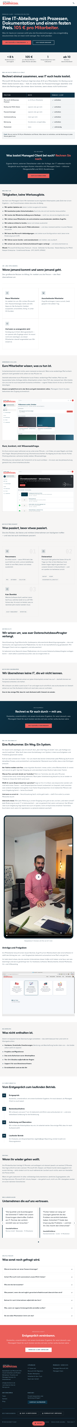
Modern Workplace (34, 1373)
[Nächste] (74, 1223)
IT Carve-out (32, 1368)
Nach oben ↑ (71, 1422)
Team (4, 1396)
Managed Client (58, 1371)
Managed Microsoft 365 (60, 1368)
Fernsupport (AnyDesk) (53, 1413)
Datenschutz (45, 1422)
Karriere (4, 1398)
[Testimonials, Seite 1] (38, 1242)
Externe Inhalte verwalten (58, 1422)
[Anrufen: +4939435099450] (73, 3)
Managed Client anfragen (39, 1349)
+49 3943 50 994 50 (8, 1385)
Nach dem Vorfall (33, 1379)
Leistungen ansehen (43, 42)
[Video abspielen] (38, 877)
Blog (3, 1401)
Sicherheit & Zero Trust (35, 1376)
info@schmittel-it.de (8, 1383)
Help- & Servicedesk (29, 1413)
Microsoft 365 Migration (35, 1371)
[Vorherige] (3, 1223)
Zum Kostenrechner (38, 175)
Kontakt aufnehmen (37, 1402)
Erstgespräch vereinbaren (15, 42)
